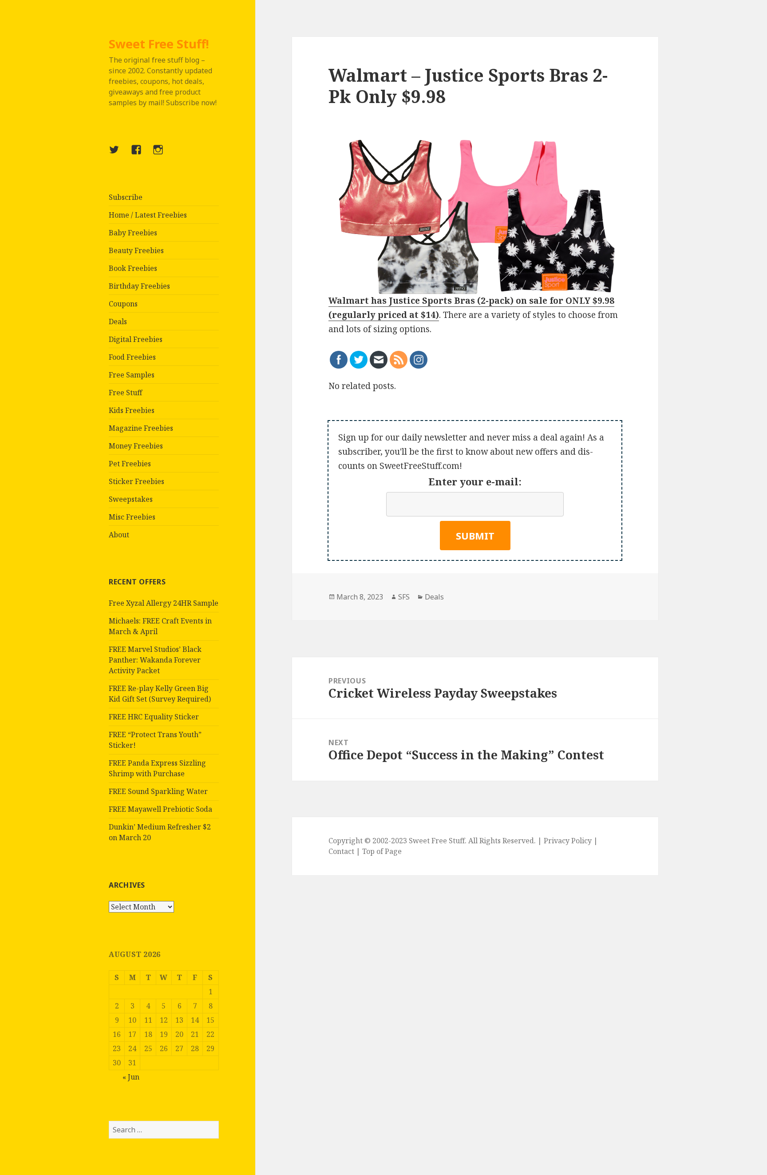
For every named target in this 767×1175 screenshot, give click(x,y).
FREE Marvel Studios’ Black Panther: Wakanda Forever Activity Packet (155, 659)
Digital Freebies (135, 339)
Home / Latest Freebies (148, 215)
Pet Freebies (130, 463)
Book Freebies (133, 268)
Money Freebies (136, 446)
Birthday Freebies (139, 286)
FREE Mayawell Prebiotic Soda (160, 809)
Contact (341, 851)
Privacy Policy (568, 841)
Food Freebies (132, 357)
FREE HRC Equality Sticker (154, 717)
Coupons (123, 304)
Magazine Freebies (141, 428)
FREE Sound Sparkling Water (158, 791)
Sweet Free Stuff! (159, 44)
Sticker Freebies (136, 481)
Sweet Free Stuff (437, 841)
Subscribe (125, 197)
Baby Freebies (133, 233)
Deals (118, 321)
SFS (404, 597)
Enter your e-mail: (475, 481)
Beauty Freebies (136, 250)
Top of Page (382, 851)
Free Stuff (125, 392)
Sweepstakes (131, 499)
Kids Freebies (131, 410)
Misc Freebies (132, 517)
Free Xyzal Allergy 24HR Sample (163, 603)
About (119, 535)
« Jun (131, 1077)
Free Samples (131, 375)
